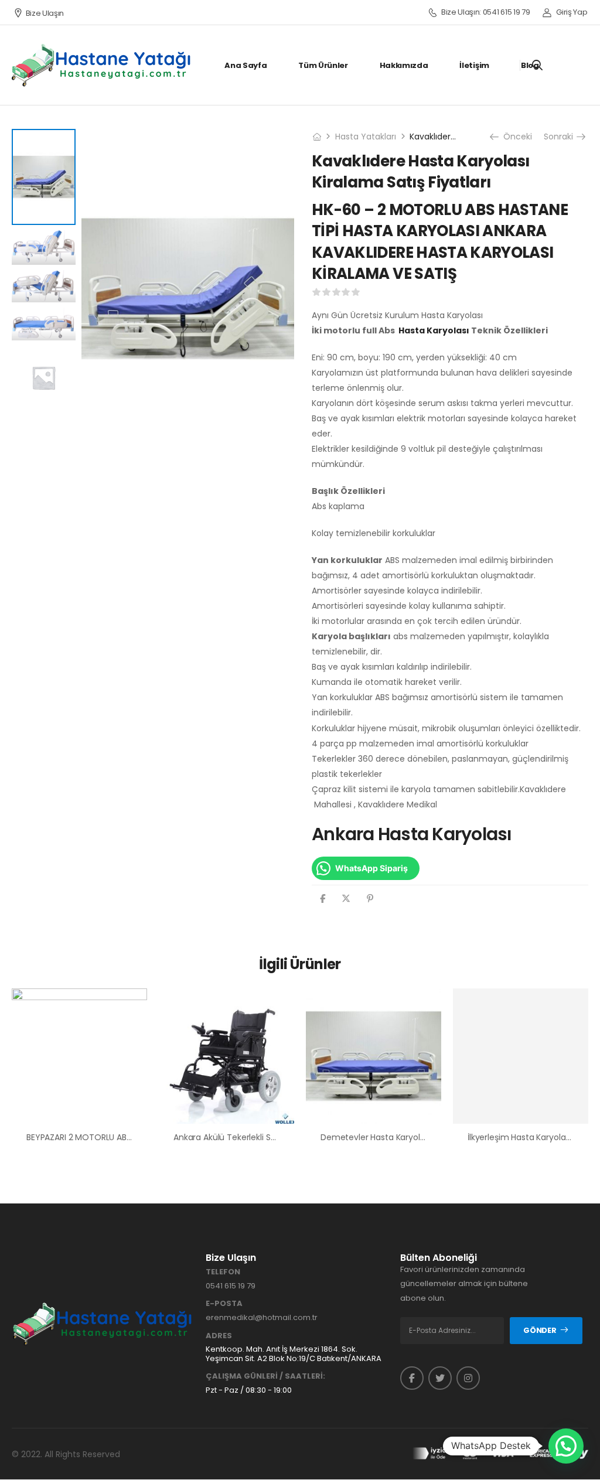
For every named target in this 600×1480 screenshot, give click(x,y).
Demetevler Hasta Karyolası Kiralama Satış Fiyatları (421, 1137)
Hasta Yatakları (365, 136)
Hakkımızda (404, 65)
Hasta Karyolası (433, 330)
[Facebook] (322, 898)
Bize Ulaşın (45, 13)
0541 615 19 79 (230, 1285)
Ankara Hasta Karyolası (412, 834)
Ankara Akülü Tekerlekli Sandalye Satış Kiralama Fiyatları (283, 1137)
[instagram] (468, 1378)
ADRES (219, 1336)
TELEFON (223, 1272)
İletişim (474, 65)
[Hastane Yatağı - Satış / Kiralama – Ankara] (102, 65)
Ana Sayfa (245, 65)
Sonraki (560, 136)
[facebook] (412, 1378)
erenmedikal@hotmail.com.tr (262, 1317)
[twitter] (440, 1378)
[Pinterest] (370, 898)
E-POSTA (224, 1303)
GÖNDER (539, 1330)
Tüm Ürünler (322, 65)
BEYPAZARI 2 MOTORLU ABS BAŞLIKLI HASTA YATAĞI (123, 1137)
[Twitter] (346, 898)
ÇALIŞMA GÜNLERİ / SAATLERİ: (265, 1376)
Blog (530, 65)
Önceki (515, 136)
